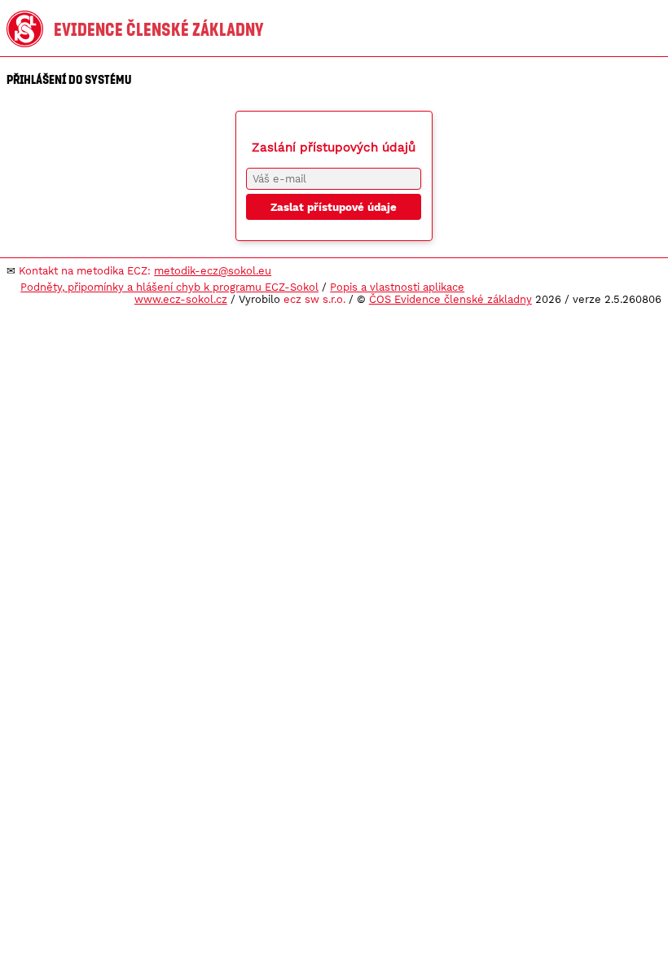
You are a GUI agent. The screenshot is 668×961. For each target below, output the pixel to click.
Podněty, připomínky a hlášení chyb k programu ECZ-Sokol (169, 287)
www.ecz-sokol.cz (180, 299)
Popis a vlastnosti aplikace (397, 287)
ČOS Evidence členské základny (450, 299)
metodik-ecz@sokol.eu (212, 271)
